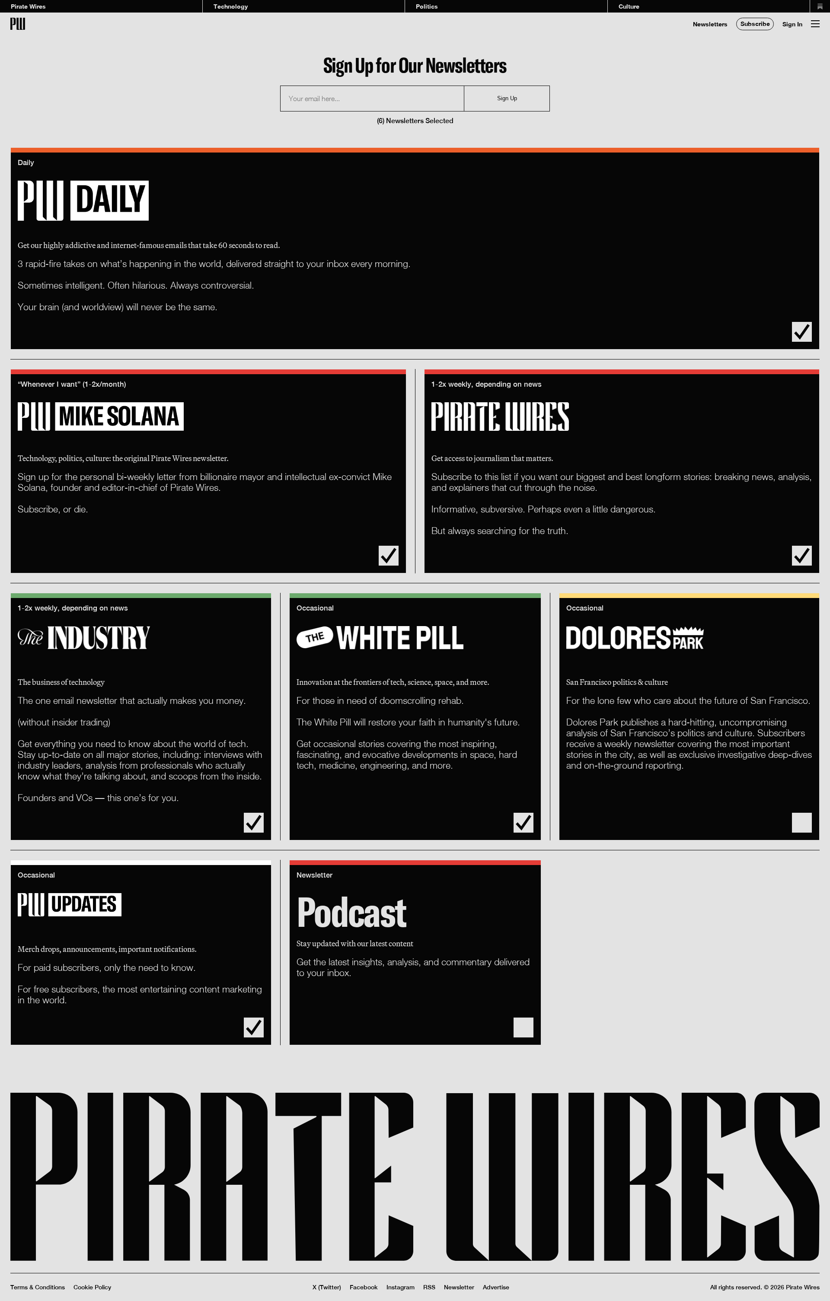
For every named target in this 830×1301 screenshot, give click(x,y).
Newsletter (459, 1287)
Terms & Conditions (37, 1287)
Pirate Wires (28, 6)
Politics (427, 6)
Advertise (496, 1287)
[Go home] (17, 24)
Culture (629, 6)
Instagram (400, 1287)
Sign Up (507, 98)
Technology (231, 6)
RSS (429, 1287)
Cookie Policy (92, 1287)
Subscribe (755, 23)
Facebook (364, 1287)
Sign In (792, 24)
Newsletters (710, 24)
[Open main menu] (815, 23)
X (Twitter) (327, 1287)
